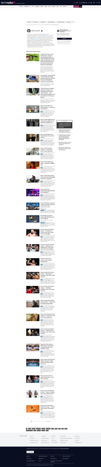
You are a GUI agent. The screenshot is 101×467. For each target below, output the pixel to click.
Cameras (53, 6)
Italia (62, 428)
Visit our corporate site (64, 448)
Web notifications (65, 458)
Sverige (56, 428)
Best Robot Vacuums (78, 442)
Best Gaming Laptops (45, 438)
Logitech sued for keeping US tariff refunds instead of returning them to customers (65, 131)
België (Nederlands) (29, 430)
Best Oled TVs (54, 440)
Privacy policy (29, 458)
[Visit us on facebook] (79, 2)
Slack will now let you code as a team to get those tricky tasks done (65, 143)
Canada (29, 428)
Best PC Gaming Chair (45, 442)
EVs (61, 6)
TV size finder (35, 22)
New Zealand (38, 428)
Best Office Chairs (63, 442)
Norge (59, 428)
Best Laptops (43, 436)
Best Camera (77, 436)
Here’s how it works (55, 24)
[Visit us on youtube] (83, 2)
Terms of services (67, 40)
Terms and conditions (66, 456)
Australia (33, 428)
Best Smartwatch (54, 442)
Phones (21, 6)
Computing (26, 6)
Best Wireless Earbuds (64, 440)
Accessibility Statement (31, 460)
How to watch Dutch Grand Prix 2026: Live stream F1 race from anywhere (65, 148)
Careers (40, 460)
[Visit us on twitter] (81, 2)
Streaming (37, 6)
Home (58, 6)
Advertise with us (53, 458)
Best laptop (43, 22)
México (47, 430)
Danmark (43, 430)
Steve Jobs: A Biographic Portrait (43, 35)
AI (30, 6)
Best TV (53, 438)
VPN (49, 6)
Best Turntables (63, 436)
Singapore (43, 428)
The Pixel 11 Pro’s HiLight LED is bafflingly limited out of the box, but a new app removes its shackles (65, 125)
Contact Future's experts (43, 456)
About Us (28, 456)
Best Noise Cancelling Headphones (66, 438)
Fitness (41, 6)
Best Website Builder (33, 442)
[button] (98, 2)
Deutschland (48, 428)
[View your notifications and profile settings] (94, 3)
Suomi (35, 430)
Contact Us (52, 456)
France (52, 428)
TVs (33, 6)
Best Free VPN (32, 438)
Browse (64, 6)
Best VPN (68, 22)
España (66, 428)
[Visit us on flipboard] (85, 2)
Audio (46, 6)
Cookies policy (41, 458)
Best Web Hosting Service (34, 440)
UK (26, 428)
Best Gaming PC (44, 440)
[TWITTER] (42, 31)
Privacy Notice (68, 41)
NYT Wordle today (60, 22)
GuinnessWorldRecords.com (33, 39)
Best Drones (77, 440)
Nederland (38, 430)
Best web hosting (51, 22)
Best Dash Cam (77, 438)
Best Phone (53, 436)
